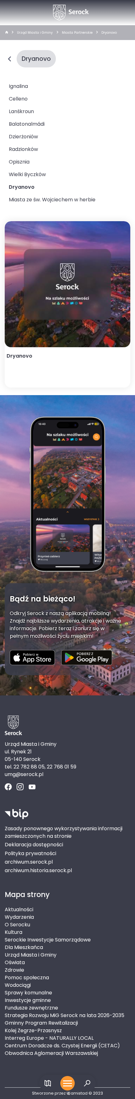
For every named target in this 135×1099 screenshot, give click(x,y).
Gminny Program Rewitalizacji (41, 1023)
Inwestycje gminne (28, 1000)
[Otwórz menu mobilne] (67, 1083)
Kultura (13, 932)
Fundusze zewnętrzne (31, 1007)
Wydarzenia (19, 917)
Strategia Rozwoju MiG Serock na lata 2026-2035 (64, 1015)
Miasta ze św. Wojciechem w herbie (52, 199)
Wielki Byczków (27, 174)
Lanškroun (21, 111)
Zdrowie (14, 970)
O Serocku (17, 924)
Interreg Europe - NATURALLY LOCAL (49, 1038)
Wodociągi (18, 985)
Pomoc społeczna (27, 977)
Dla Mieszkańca (24, 947)
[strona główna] (6, 32)
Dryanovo (109, 32)
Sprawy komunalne (28, 992)
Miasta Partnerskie (77, 32)
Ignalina (18, 86)
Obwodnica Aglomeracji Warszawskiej (51, 1053)
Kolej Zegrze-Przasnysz (33, 1030)
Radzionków (23, 149)
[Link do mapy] (47, 1083)
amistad (79, 1093)
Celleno (18, 98)
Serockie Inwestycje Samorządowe (48, 939)
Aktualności (19, 909)
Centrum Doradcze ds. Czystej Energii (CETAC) (62, 1045)
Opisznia (19, 161)
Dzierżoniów (23, 136)
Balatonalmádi (27, 124)
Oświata (15, 962)
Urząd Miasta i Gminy (35, 32)
